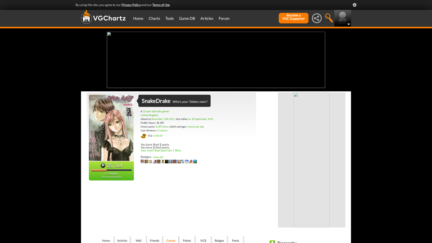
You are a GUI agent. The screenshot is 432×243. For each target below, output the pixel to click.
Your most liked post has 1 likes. (161, 150)
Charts (154, 18)
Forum (224, 18)
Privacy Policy (131, 5)
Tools (169, 18)
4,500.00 (157, 136)
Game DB (187, 18)
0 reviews (162, 130)
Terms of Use (161, 5)
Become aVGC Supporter (293, 17)
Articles (206, 18)
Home (138, 18)
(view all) (158, 157)
